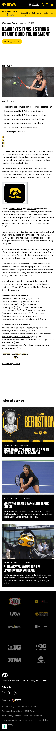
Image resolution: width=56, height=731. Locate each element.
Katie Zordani (44, 238)
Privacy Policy (8, 706)
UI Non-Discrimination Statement (17, 720)
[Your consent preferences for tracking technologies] (4, 726)
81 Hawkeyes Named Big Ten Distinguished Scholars (22, 568)
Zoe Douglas (26, 232)
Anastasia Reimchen (21, 336)
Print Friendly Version (11, 363)
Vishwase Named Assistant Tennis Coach (26, 504)
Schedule (36, 13)
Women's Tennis (10, 23)
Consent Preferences (26, 706)
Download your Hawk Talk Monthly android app (25, 115)
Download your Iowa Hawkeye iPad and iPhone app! (27, 119)
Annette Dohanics (10, 328)
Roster (46, 13)
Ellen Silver (31, 208)
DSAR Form (30, 711)
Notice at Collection (33, 715)
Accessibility (7, 725)
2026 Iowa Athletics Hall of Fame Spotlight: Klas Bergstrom (26, 451)
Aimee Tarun (19, 249)
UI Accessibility (41, 720)
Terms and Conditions (12, 711)
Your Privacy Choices (11, 715)
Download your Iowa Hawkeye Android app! (23, 123)
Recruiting (25, 13)
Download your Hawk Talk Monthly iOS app (23, 111)
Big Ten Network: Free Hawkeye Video (21, 127)
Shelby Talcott (15, 208)
